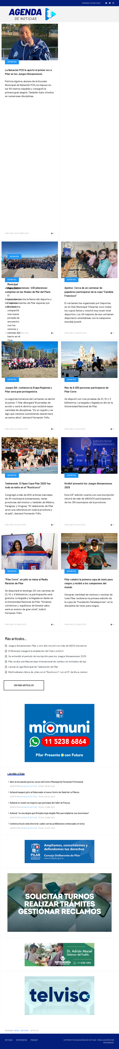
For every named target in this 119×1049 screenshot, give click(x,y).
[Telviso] (59, 995)
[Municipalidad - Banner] (59, 732)
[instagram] (113, 3)
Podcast (34, 1040)
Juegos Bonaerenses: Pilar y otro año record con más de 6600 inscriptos (47, 645)
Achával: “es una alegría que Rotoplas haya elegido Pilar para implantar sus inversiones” (49, 813)
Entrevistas (21, 1040)
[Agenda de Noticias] (33, 14)
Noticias (8, 1040)
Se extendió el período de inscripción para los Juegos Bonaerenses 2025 (47, 656)
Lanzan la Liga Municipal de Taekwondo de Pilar (33, 666)
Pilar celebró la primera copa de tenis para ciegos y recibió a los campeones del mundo (88, 583)
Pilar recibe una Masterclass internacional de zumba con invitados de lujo (47, 661)
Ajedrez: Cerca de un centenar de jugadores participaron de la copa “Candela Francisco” (88, 291)
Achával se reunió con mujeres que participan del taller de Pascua (40, 802)
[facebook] (106, 3)
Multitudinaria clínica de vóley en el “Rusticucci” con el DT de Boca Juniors (47, 672)
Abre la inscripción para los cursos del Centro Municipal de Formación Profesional (46, 781)
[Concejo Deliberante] (59, 851)
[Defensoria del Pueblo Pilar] (59, 954)
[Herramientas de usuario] (53, 233)
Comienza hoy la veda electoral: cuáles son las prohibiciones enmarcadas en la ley (47, 823)
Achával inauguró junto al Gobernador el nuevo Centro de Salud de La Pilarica (44, 792)
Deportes (11, 62)
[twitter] (110, 3)
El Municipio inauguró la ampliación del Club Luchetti (36, 651)
